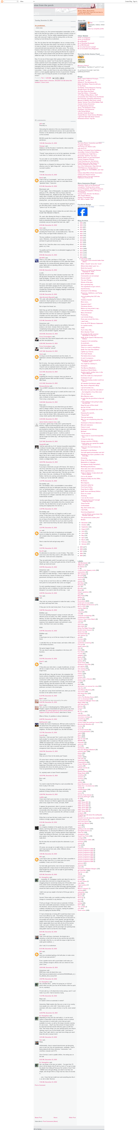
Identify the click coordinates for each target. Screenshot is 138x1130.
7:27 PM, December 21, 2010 (48, 732)
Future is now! (85, 427)
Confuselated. (85, 505)
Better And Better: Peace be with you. (89, 84)
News (79, 737)
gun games (81, 666)
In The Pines (82, 86)
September (85, 527)
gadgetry (80, 655)
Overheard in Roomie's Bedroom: (91, 423)
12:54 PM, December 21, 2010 (48, 462)
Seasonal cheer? (86, 304)
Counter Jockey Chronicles (86, 104)
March (83, 540)
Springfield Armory (84, 830)
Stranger (42, 146)
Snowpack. (84, 366)
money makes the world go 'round (88, 722)
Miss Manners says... (87, 396)
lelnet (41, 354)
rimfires (80, 782)
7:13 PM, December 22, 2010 (48, 996)
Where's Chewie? (83, 888)
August (83, 529)
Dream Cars (81, 632)
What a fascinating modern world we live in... (92, 380)
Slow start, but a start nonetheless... (92, 468)
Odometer (81, 742)
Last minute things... (87, 317)
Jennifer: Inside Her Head (85, 113)
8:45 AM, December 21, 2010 (48, 225)
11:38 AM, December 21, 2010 (48, 419)
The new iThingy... (86, 280)
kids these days (82, 693)
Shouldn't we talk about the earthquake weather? (90, 815)
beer (79, 586)
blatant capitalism (83, 592)
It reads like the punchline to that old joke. (92, 399)
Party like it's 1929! (87, 489)
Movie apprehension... (88, 471)
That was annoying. (87, 417)
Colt (79, 614)
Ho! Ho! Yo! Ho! (86, 407)
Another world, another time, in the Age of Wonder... (92, 372)
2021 (81, 233)
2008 (81, 549)
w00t (79, 887)
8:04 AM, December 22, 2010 (48, 932)
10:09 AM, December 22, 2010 (48, 967)
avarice (80, 579)
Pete (40, 374)
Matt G (41, 698)
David (41, 177)
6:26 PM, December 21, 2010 (48, 702)
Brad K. (41, 661)
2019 (81, 238)
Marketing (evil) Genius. (88, 466)
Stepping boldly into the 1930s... (91, 478)
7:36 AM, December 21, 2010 (48, 175)
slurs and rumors (83, 821)
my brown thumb (83, 729)
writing (80, 903)
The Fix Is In (81, 872)
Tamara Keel (81, 206)
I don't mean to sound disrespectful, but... (92, 436)
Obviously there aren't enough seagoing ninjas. (90, 500)
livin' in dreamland (83, 699)
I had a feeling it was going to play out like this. (92, 402)
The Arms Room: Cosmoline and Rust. (90, 143)
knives (80, 695)
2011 (81, 255)
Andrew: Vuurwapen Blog (86, 197)
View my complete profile (96, 28)
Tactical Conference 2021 (85, 852)
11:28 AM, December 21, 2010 (48, 402)
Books (80, 599)
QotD (79, 769)
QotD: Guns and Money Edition (90, 491)
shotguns (81, 813)
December (84, 259)
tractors (80, 876)
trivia (79, 877)
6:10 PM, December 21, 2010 (48, 696)
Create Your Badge (89, 206)
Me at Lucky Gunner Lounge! (87, 47)
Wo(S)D (80, 894)
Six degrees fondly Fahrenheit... (91, 464)
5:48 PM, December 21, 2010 (48, 610)
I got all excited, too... (88, 387)
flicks (79, 650)
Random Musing (83, 771)
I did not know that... (87, 310)
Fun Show (81, 652)
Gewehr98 (42, 444)
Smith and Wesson (84, 823)
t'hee (79, 845)
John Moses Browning (85, 690)
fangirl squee (82, 646)
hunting (80, 681)
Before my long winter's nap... (90, 308)
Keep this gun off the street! (89, 405)
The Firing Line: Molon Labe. (87, 146)
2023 (81, 229)
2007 (81, 551)
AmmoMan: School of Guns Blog (88, 152)
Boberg (80, 597)
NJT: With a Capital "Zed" (85, 199)
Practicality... (85, 315)
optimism (81, 744)
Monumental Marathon (85, 724)
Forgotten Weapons (84, 145)
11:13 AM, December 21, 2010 (48, 372)
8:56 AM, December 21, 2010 (48, 270)
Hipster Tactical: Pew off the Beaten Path (90, 102)
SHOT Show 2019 (83, 806)
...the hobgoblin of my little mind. (91, 392)
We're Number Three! (87, 332)
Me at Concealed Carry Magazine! (88, 48)
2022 (81, 231)
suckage (80, 838)
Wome (80, 896)
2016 (81, 244)
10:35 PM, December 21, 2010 (48, 775)
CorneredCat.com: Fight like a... (88, 154)
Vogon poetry (82, 885)
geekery (80, 661)
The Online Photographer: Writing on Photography (89, 191)
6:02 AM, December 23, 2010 (48, 1059)
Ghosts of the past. (87, 282)
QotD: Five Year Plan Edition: (90, 349)
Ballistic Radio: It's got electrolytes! (89, 157)
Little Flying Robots (84, 111)
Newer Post (38, 1117)
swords (80, 843)
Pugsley (80, 766)
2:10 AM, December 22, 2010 (48, 822)
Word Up (80, 897)
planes (80, 753)
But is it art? (81, 606)
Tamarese (81, 865)
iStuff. (83, 327)
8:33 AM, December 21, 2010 (48, 186)
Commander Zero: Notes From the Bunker (91, 97)
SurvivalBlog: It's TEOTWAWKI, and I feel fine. (90, 170)
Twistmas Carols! (86, 300)
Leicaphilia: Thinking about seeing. (89, 187)
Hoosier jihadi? (86, 278)
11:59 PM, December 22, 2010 (48, 1013)
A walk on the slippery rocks (86, 570)
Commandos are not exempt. (90, 276)
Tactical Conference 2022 (85, 854)
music (80, 728)
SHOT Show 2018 (83, 804)
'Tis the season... (86, 433)
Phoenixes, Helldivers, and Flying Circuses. (91, 293)
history (80, 673)
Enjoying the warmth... (88, 413)
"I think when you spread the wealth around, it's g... (92, 444)
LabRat (41, 797)
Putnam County (82, 767)
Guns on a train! (86, 493)
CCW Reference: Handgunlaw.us (88, 168)
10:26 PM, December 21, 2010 (48, 751)
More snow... (85, 302)
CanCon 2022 (82, 608)
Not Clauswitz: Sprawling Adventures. (89, 98)
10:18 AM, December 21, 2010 (48, 334)
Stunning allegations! (87, 512)
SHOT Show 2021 (83, 809)
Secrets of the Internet (84, 795)
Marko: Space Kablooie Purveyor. (88, 78)
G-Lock (80, 653)
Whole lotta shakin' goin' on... (90, 266)
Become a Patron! (83, 65)
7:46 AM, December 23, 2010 (48, 1082)
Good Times (81, 662)
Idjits (79, 684)
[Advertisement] (55, 103)
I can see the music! (87, 498)
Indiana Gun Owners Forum (86, 174)
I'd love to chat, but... (87, 439)
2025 (81, 225)
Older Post (72, 1117)
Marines (80, 706)
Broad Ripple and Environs (86, 604)
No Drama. (84, 480)
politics (80, 757)
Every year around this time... (90, 319)
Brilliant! (83, 431)
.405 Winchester (83, 563)
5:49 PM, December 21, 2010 (48, 631)
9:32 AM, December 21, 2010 (48, 294)
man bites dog (82, 704)
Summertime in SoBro (85, 839)
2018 (81, 240)
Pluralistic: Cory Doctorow (86, 109)
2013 (81, 251)
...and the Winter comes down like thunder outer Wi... (91, 514)
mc (40, 530)
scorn (79, 793)
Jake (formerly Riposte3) (47, 297)
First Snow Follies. (87, 487)
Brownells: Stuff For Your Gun (87, 155)
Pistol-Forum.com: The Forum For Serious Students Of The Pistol (88, 163)
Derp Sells (81, 626)
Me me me (81, 711)
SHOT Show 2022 (83, 811)
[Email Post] (53, 78)
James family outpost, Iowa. (48, 422)
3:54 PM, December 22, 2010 (48, 979)
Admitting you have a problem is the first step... (92, 455)
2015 (81, 246)
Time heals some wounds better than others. (92, 261)
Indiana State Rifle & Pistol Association (90, 173)
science (80, 791)
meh (79, 713)
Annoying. (84, 458)
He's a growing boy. (87, 284)
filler (79, 648)
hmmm (80, 675)
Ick (79, 682)
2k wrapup (81, 566)
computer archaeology (85, 615)
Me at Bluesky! (82, 41)
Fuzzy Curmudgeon (45, 336)
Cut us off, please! (86, 476)
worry (79, 899)
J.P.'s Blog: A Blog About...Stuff (88, 95)
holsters (80, 677)
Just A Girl (81, 691)
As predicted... (85, 343)
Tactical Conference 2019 (85, 850)
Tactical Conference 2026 (85, 861)
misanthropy (82, 719)
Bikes (79, 590)
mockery (80, 720)
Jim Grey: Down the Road (86, 91)
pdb (40, 123)
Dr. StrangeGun (44, 877)
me (79, 710)
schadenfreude (82, 789)
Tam (40, 596)
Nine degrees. (85, 483)
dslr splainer (82, 635)
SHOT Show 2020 (83, 807)
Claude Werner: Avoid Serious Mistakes (90, 115)
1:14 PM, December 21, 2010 (48, 481)
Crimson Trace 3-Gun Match (86, 619)
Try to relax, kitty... (86, 330)
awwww (80, 581)
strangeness (81, 834)
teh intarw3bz (82, 870)
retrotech (80, 777)
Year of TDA (81, 906)
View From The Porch (43, 5)
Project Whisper (83, 764)
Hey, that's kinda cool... (88, 507)
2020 (81, 236)
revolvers (80, 778)
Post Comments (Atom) (50, 1121)
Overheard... (81, 748)
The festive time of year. (88, 356)
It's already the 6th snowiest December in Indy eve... (89, 334)
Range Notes (82, 773)
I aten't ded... (85, 321)
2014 (81, 248)
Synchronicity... (86, 288)
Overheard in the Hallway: (89, 291)
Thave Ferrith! (85, 503)
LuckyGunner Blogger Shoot (87, 700)
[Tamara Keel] (82, 215)
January (84, 544)
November (84, 522)
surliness (80, 841)
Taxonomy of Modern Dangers (87, 868)
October (84, 525)
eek (79, 637)
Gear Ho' (80, 659)
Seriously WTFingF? (84, 796)
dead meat (81, 624)
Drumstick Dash (83, 633)
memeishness (82, 715)
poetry (80, 755)
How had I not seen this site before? (92, 390)
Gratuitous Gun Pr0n (84, 664)
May (82, 535)
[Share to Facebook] (61, 78)
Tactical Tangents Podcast (86, 159)
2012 (81, 253)
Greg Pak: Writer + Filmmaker (87, 93)
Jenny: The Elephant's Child (86, 107)
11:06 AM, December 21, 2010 (48, 343)
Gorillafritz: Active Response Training (89, 87)
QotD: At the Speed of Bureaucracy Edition (92, 338)
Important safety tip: (87, 485)
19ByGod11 (81, 565)
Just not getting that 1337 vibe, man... (90, 297)
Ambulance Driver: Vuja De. (86, 118)
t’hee (79, 847)
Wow (79, 901)
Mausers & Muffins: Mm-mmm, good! (89, 100)
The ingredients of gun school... (91, 286)
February (84, 542)
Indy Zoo (80, 688)
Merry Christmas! (86, 312)
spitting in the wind (84, 829)
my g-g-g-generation (84, 731)
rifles (79, 780)
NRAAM (80, 740)
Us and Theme (82, 881)
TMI (79, 874)
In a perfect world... (87, 325)
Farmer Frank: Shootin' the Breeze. (89, 194)
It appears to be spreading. (89, 341)
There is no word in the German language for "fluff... (91, 271)
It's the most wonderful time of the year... (91, 410)
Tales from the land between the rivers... (91, 447)
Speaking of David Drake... (89, 370)
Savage (80, 787)
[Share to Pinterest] (63, 78)
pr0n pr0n (81, 758)
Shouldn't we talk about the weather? (89, 818)
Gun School (81, 668)
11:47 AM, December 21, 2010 (48, 441)
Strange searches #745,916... (90, 441)
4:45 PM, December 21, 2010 (48, 567)
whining (80, 890)
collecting (81, 612)
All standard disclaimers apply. (90, 383)
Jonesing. (84, 495)
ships (79, 800)
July (82, 531)
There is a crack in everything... (91, 347)
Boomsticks (81, 601)
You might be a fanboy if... (89, 363)
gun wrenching (82, 670)
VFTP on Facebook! (84, 39)
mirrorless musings (84, 717)
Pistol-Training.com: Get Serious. (88, 161)
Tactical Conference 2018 (85, 849)
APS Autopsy (82, 574)
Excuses (80, 639)
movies (80, 726)
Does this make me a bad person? (91, 375)
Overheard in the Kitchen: (89, 450)
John (41, 228)
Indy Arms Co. (82, 148)
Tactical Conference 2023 (85, 856)
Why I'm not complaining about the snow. (92, 420)
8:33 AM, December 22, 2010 (48, 948)
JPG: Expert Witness (84, 195)
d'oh (79, 623)
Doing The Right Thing (85, 628)
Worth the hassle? (86, 268)
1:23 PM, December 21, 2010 (48, 527)
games (80, 657)
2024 (81, 227)
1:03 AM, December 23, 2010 (48, 1037)
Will (40, 856)
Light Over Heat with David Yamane (89, 116)
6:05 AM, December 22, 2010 (48, 874)
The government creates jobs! (90, 517)
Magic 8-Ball (81, 702)
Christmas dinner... (87, 306)
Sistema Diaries (82, 820)
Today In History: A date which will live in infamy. (92, 473)
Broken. (83, 519)
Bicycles (80, 588)
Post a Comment (40, 1085)
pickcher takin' (82, 751)
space (79, 827)
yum (79, 908)
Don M (41, 551)
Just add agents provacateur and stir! (92, 452)
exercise (80, 641)
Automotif (81, 577)
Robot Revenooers (83, 784)
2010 (81, 257)
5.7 (79, 568)
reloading (81, 775)
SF (78, 798)
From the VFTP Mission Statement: (92, 323)
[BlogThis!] (57, 78)
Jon (40, 825)
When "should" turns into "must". (91, 264)
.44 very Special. (86, 394)
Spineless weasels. (87, 345)
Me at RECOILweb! (83, 45)
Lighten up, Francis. (87, 351)
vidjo (79, 883)
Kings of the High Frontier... (89, 460)
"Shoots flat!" (85, 415)
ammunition (81, 572)
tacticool (80, 863)
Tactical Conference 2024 (85, 858)
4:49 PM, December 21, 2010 (48, 593)
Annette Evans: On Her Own (86, 89)
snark (79, 825)
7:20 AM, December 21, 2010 (48, 143)
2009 (81, 547)
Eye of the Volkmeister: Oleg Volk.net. (89, 166)
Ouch (79, 746)
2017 (81, 242)
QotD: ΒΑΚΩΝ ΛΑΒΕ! (87, 273)
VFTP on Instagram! (84, 38)
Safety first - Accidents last (86, 786)
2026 (81, 223)
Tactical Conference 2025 (85, 859)
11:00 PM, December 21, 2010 (48, 794)
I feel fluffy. (84, 510)
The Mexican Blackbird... (88, 368)
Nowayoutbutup (44, 386)
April (83, 537)
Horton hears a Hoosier (47, 80)
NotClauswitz (43, 722)
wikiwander (81, 892)
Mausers (80, 708)
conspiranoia (82, 617)
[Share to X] (59, 78)
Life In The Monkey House (86, 697)
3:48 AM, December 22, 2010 (48, 854)
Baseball (80, 585)
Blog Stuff (81, 595)
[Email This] (56, 78)
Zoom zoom (45, 82)
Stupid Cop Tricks (83, 836)
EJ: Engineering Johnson (86, 106)
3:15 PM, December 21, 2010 (48, 548)
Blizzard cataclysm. (87, 425)
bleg (79, 594)
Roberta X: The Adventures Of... (87, 82)
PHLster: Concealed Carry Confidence (89, 150)
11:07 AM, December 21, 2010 (48, 351)
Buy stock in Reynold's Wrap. (90, 385)
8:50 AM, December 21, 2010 (48, 255)
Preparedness (82, 762)
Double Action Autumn (85, 630)
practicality (81, 760)
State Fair (81, 832)
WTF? (79, 905)
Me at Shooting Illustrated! (86, 43)
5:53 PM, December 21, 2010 (48, 658)
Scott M (41, 735)
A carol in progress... (87, 358)
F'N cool (80, 644)
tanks (79, 867)
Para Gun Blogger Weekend (86, 749)
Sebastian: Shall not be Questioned (89, 185)
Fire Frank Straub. (86, 354)
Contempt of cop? (86, 378)
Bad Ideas (81, 583)
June (83, 533)
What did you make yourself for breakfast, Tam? (91, 360)
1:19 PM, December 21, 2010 (48, 509)
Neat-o (80, 735)
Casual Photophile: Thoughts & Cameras (90, 189)
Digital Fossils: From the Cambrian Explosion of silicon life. (89, 177)
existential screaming (84, 643)
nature (80, 733)
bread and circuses (84, 603)
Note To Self (81, 739)
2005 (81, 555)
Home (55, 1117)
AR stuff (80, 575)
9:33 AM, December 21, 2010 (48, 320)
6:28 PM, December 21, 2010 (48, 719)
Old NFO (42, 258)
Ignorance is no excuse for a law (88, 686)
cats (79, 610)
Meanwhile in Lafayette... (88, 462)
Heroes (80, 671)
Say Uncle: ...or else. (84, 80)
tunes (79, 879)
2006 (81, 553)
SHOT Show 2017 (83, 802)
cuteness (80, 621)
